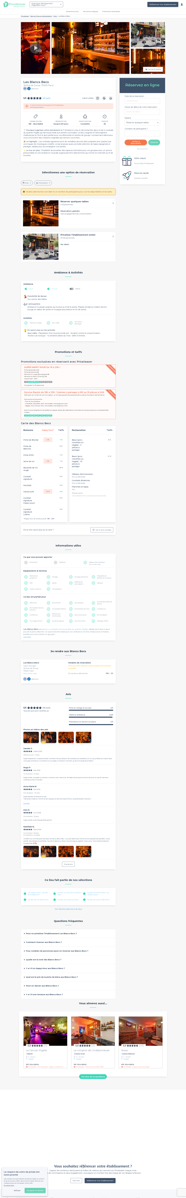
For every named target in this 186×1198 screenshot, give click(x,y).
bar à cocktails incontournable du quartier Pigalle (66, 629)
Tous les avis (68, 864)
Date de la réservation (134, 96)
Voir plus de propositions (93, 1076)
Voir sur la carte (30, 673)
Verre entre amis (80, 615)
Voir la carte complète (103, 530)
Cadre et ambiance (91, 715)
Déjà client (76, 1180)
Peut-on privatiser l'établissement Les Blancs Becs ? (51, 933)
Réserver (154, 142)
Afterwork (33, 603)
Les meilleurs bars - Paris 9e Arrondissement (38, 894)
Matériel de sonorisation (79, 583)
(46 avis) (46, 98)
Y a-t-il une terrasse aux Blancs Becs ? (44, 994)
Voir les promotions (37, 107)
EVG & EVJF (56, 603)
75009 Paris (28, 671)
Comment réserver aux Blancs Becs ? (44, 942)
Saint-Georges (29, 666)
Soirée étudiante (58, 621)
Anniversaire (79, 603)
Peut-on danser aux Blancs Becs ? (42, 986)
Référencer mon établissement (162, 4)
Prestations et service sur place (91, 722)
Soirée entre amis (72, 11)
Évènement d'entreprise (111, 11)
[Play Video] (35, 48)
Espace (128, 118)
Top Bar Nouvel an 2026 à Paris (98, 900)
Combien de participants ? (136, 129)
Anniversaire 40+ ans (82, 609)
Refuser (17, 1190)
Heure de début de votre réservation (141, 107)
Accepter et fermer (35, 1190)
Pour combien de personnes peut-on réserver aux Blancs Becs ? (57, 951)
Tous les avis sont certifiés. (35, 711)
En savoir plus (9, 1185)
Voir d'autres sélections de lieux (68, 909)
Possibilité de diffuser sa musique (104, 577)
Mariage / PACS (102, 621)
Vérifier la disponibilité (136, 142)
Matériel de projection (34, 577)
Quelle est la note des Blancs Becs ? (43, 960)
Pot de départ (102, 615)
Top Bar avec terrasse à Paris (38, 900)
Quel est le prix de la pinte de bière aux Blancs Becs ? (52, 977)
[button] (68, 213)
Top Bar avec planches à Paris (68, 900)
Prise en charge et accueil (91, 708)
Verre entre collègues (90, 11)
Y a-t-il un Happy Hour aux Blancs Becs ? (45, 968)
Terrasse (55, 577)
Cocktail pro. (101, 609)
